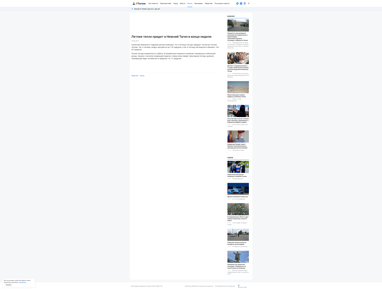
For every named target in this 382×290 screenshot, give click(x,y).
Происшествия (165, 3)
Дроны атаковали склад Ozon (237, 196)
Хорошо (8, 285)
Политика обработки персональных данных (199, 286)
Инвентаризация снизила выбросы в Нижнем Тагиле (236, 95)
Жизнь (189, 3)
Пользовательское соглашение (225, 286)
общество (134, 75)
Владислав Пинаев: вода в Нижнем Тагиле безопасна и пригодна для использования (237, 146)
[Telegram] (237, 3)
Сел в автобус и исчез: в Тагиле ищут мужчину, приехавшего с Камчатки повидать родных (238, 120)
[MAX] (244, 3)
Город (175, 3)
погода (142, 75)
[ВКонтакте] (241, 3)
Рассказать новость (222, 3)
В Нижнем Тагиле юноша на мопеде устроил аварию (236, 243)
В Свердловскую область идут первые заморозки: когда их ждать (238, 218)
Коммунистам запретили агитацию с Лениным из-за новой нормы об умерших (236, 266)
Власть (182, 3)
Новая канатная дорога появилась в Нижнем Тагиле (237, 175)
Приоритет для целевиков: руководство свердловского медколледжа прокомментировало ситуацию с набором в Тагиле (237, 36)
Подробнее (22, 282)
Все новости (153, 3)
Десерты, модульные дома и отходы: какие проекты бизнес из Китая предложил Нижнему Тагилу (238, 68)
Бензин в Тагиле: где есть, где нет (147, 9)
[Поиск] (249, 3)
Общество (208, 3)
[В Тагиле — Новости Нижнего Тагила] (138, 3)
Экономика (198, 3)
